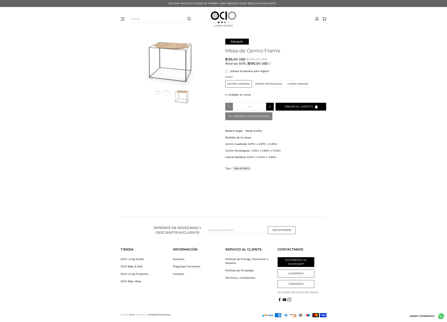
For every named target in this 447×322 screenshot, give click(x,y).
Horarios (296, 283)
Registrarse (281, 230)
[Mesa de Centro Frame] (171, 62)
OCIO (131, 314)
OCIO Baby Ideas (130, 281)
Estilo (229, 76)
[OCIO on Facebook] (280, 300)
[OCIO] (223, 19)
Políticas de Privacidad (239, 270)
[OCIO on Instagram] (289, 300)
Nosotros (178, 259)
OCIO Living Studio (132, 259)
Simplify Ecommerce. (160, 314)
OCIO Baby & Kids (131, 266)
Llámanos (296, 273)
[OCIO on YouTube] (285, 300)
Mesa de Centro (241, 168)
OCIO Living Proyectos (134, 274)
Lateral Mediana (298, 83)
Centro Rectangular (268, 83)
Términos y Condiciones (240, 277)
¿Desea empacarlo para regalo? (249, 71)
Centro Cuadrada (238, 83)
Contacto (178, 274)
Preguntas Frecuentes (186, 266)
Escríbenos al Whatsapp (296, 262)
